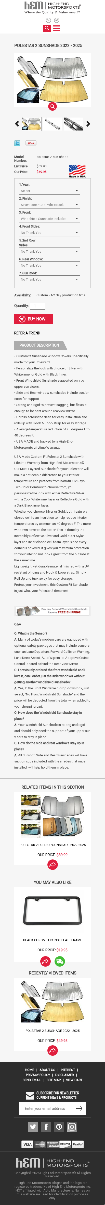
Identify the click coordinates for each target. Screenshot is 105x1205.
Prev (16, 124)
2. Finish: (25, 198)
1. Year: (24, 184)
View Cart (74, 1080)
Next (88, 124)
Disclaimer (64, 1075)
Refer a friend (27, 333)
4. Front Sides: (29, 226)
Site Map (54, 1080)
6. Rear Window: (31, 259)
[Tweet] (17, 144)
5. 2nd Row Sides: (27, 242)
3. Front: (25, 212)
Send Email (32, 1080)
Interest (68, 1070)
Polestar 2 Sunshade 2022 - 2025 (53, 1031)
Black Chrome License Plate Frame (52, 940)
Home (29, 1070)
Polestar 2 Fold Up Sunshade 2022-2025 (53, 845)
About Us (47, 1070)
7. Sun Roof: (28, 273)
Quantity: (21, 306)
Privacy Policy (38, 1075)
